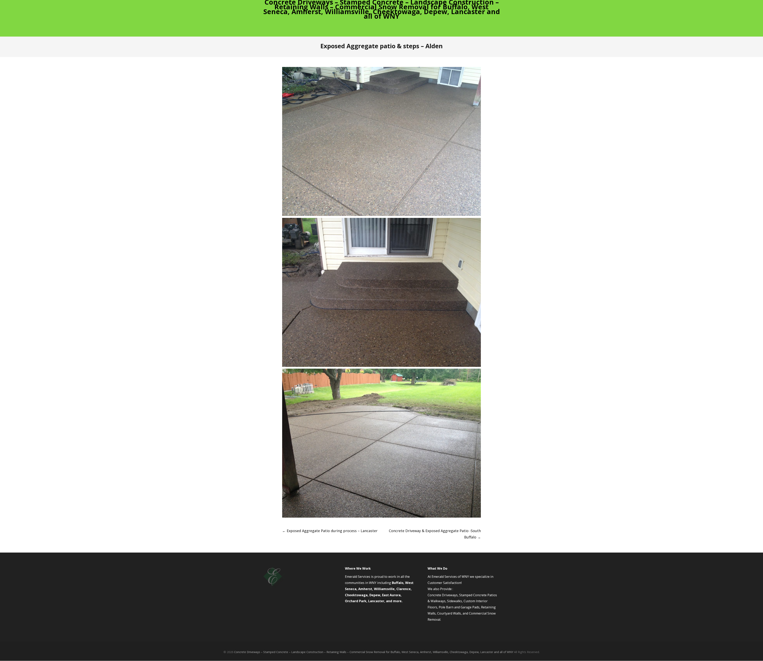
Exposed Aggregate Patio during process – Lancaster (330, 530)
